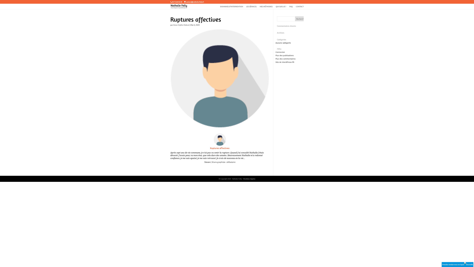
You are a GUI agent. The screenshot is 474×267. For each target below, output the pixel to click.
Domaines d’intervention (231, 7)
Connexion (280, 52)
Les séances (251, 7)
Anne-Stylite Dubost (181, 25)
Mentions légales (249, 179)
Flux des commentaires (286, 58)
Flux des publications (285, 55)
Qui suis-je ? (281, 7)
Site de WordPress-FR (285, 62)
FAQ (291, 7)
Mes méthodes (266, 7)
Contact (300, 7)
